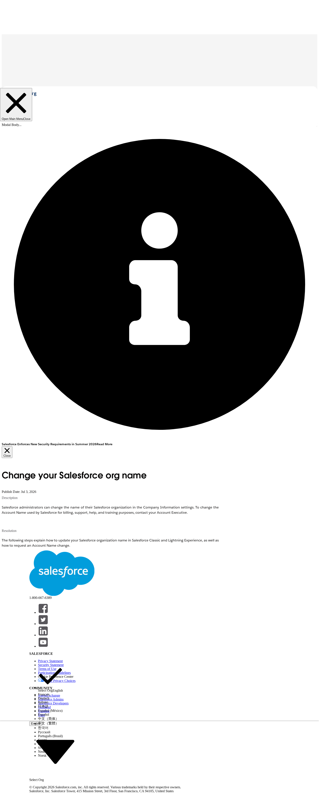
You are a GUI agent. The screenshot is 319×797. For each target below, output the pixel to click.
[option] (50, 678)
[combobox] (55, 751)
